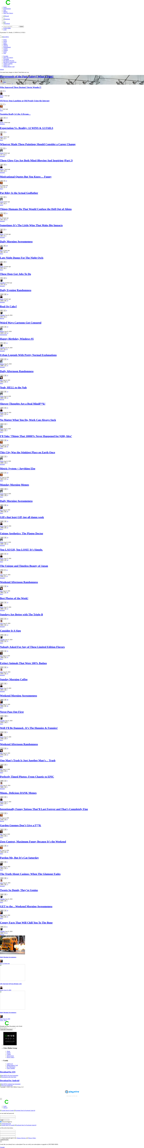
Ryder (1, 428)
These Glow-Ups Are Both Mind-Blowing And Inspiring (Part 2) (36, 160)
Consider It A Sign (10, 630)
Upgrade (2, 1147)
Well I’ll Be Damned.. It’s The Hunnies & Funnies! (29, 727)
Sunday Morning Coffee (14, 679)
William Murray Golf (8, 66)
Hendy (2, 95)
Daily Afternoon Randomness (17, 371)
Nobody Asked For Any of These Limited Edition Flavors (32, 646)
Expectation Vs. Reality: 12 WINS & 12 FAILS (26, 127)
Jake (1, 655)
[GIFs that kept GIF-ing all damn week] (72, 972)
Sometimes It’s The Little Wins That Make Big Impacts (31, 225)
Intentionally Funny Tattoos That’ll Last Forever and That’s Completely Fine (44, 809)
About (8, 1051)
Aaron (1, 153)
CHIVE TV (6, 65)
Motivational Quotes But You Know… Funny (26, 176)
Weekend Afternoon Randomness (19, 582)
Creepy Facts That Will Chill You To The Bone (26, 922)
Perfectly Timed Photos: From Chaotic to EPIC (27, 776)
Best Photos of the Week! (14, 598)
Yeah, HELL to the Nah (13, 387)
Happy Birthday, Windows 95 (17, 338)
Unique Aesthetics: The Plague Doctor (21, 533)
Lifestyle (5, 45)
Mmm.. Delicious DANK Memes (18, 792)
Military (5, 11)
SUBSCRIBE (7, 28)
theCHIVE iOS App (8, 60)
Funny (5, 7)
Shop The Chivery (8, 13)
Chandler (2, 282)
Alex (1, 866)
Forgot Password (6, 1123)
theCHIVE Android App (9, 62)
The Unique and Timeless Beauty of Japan (24, 565)
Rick (1, 250)
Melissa (2, 331)
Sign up (5, 1107)
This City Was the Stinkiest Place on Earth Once (27, 452)
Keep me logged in (7, 1121)
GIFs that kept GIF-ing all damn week (22, 517)
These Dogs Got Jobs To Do (15, 273)
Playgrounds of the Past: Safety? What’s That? (26, 76)
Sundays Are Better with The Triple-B (21, 614)
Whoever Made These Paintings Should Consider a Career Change (38, 144)
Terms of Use (10, 1055)
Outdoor (5, 50)
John (1, 380)
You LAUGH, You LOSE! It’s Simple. (21, 549)
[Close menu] (0, 37)
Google (11, 1110)
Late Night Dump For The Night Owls (21, 257)
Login (4, 1106)
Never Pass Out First (12, 711)
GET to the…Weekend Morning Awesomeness (26, 906)
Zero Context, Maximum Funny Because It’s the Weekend (33, 841)
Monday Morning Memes (14, 484)
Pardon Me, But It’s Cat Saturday (19, 857)
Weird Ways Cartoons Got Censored (20, 322)
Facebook (27, 1110)
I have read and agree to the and (19, 1138)
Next (5, 1020)
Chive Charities (11, 1068)
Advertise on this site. (72, 1096)
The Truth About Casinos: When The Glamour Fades (30, 873)
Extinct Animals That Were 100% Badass (23, 663)
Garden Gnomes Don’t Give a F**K (20, 825)
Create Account (4, 1139)
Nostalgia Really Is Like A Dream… (15, 114)
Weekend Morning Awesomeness (18, 695)
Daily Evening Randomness (15, 290)
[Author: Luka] (1, 82)
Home (5, 39)
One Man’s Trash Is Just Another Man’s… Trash (27, 760)
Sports (5, 51)
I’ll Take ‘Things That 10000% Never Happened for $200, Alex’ (36, 436)
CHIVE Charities (7, 63)
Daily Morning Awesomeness (16, 241)
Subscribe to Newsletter (6, 1029)
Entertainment (7, 8)
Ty (0, 109)
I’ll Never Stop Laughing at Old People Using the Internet (24, 101)
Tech (4, 10)
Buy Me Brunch (11, 1067)
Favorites (5, 56)
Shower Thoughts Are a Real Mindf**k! (22, 403)
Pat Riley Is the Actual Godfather (19, 192)
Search (5, 41)
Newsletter (6, 59)
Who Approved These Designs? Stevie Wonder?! (20, 87)
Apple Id (32, 1110)
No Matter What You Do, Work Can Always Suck (28, 419)
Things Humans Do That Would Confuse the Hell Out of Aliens (36, 209)
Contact (9, 1054)
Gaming (5, 48)
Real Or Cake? (8, 306)
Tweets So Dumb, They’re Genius (19, 890)
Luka (4, 82)
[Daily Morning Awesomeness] (72, 945)
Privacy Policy (10, 1057)
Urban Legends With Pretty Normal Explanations (28, 354)
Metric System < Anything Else (17, 468)
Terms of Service (21, 1138)
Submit (2, 69)
